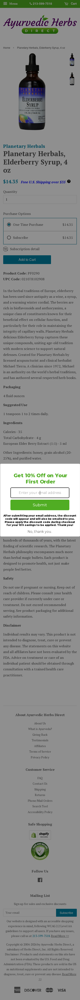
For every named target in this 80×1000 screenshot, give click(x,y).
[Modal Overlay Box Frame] (40, 500)
